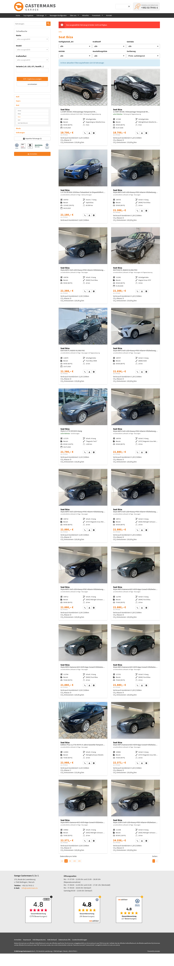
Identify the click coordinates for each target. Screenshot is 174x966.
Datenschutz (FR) (64, 940)
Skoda (18, 128)
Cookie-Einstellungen (79, 940)
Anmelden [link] (33, 154)
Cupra (18, 101)
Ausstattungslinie (100, 51)
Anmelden (17, 940)
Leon (19, 120)
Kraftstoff (97, 41)
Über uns (73, 15)
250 (79, 861)
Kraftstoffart (21, 56)
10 (62, 861)
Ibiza (19, 117)
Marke (18, 35)
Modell (19, 45)
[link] (85, 133)
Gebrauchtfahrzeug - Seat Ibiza (83, 186)
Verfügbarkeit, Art (66, 41)
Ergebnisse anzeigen (32, 79)
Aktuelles (85, 15)
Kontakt (109, 15)
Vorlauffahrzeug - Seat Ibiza (83, 107)
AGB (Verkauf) (52, 940)
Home (18, 15)
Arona (19, 110)
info (60, 31)
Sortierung (131, 51)
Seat (17, 105)
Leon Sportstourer (23, 123)
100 (74, 861)
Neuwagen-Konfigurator (58, 15)
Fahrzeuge (40, 15)
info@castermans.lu (30, 888)
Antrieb (62, 51)
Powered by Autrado (153, 951)
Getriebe (130, 41)
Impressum (27, 940)
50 (70, 861)
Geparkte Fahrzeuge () (33, 138)
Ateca (19, 114)
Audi (17, 97)
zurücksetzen (32, 84)
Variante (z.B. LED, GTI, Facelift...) (30, 66)
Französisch (96, 15)
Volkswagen (20, 132)
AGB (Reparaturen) (39, 940)
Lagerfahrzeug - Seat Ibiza (135, 107)
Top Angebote (28, 15)
